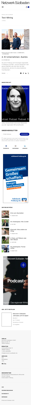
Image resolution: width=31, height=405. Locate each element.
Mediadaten (5, 359)
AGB (3, 387)
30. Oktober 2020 (6, 59)
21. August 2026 (14, 215)
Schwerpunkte (20, 52)
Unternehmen (5, 53)
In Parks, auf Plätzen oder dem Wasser (18, 238)
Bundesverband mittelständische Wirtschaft (13, 374)
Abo (3, 357)
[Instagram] (4, 363)
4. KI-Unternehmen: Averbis (15, 57)
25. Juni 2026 (13, 242)
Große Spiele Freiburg (7, 377)
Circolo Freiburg (6, 376)
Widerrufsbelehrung (7, 390)
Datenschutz (5, 393)
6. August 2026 (13, 250)
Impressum (4, 397)
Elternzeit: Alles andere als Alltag (18, 230)
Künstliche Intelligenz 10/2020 (9, 52)
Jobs (3, 360)
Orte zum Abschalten (17, 213)
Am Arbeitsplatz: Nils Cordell (19, 221)
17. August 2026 (13, 233)
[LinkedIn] (5, 363)
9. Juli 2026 (12, 224)
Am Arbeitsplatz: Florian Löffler (17, 247)
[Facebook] (2, 363)
